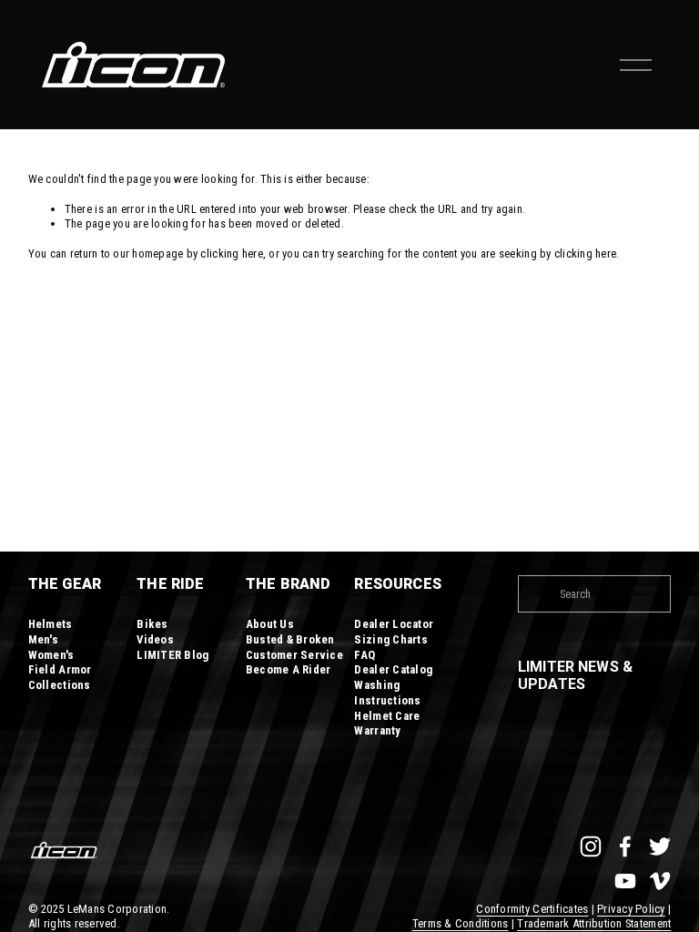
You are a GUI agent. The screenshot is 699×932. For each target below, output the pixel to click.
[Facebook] (625, 846)
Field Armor (60, 669)
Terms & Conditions (460, 923)
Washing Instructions (387, 692)
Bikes (152, 624)
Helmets (50, 624)
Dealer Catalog (393, 669)
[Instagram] (591, 846)
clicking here (231, 253)
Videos (155, 639)
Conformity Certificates (532, 909)
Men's (43, 639)
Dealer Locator (393, 624)
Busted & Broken (290, 639)
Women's (51, 655)
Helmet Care (387, 716)
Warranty (377, 730)
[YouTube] (625, 881)
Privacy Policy (631, 909)
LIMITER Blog (172, 655)
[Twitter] (660, 846)
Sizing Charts (390, 639)
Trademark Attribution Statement (594, 923)
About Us (270, 624)
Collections (59, 685)
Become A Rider (288, 669)
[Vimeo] (660, 881)
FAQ (364, 655)
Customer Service (294, 655)
